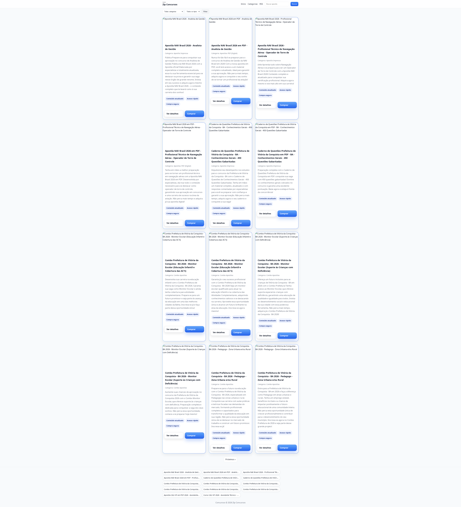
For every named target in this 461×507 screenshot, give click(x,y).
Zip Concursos (170, 4)
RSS (261, 4)
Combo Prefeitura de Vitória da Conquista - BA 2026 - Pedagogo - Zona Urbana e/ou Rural (228, 376)
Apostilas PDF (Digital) (228, 53)
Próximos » (230, 459)
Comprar (191, 113)
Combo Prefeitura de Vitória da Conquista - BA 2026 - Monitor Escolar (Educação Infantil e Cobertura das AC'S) (182, 483)
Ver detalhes (172, 113)
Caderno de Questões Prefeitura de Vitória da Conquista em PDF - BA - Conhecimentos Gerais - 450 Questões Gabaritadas (261, 478)
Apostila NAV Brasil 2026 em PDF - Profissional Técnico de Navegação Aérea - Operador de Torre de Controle (182, 478)
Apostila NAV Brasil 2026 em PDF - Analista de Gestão (222, 472)
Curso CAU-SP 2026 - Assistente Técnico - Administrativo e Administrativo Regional (222, 495)
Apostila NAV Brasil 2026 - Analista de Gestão (182, 472)
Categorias (253, 4)
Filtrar (205, 11)
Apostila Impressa (181, 53)
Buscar (294, 4)
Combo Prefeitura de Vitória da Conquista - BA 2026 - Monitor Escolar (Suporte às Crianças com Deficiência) (261, 483)
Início (243, 4)
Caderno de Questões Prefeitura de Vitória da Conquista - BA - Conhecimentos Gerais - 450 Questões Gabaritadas (222, 478)
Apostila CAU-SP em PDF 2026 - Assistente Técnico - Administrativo (182, 495)
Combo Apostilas (180, 275)
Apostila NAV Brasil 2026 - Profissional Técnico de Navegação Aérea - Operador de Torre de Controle (261, 472)
